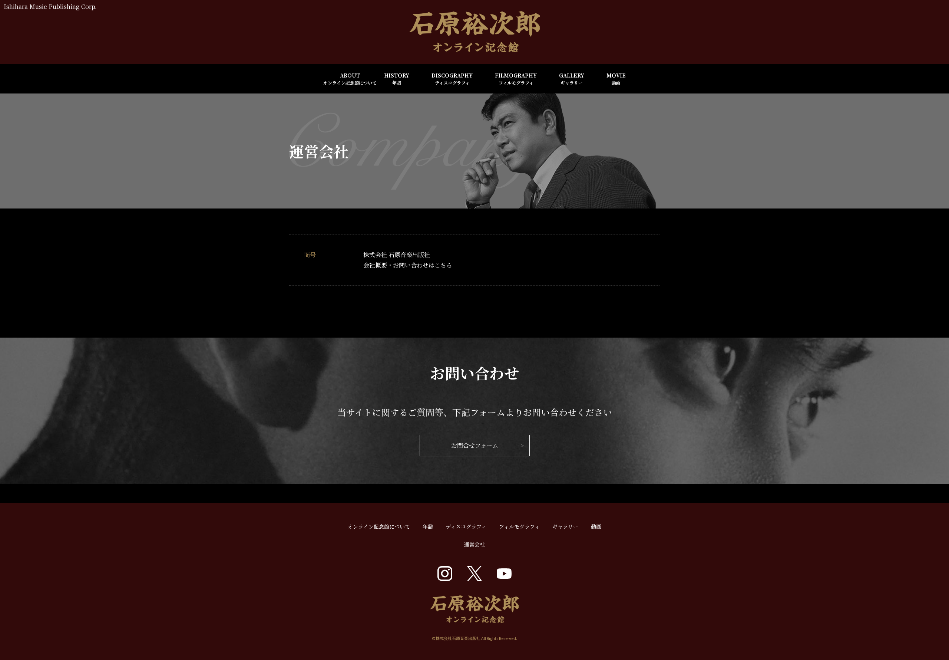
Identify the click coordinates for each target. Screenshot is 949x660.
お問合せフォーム (474, 445)
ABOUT (350, 79)
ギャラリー (565, 526)
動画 (596, 526)
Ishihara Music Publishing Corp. (50, 6)
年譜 (428, 526)
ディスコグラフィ (466, 526)
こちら (443, 265)
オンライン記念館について (379, 526)
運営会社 (474, 544)
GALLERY (571, 79)
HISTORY (396, 79)
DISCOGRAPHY (452, 79)
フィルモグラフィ (519, 526)
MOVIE (616, 79)
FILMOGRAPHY (516, 79)
